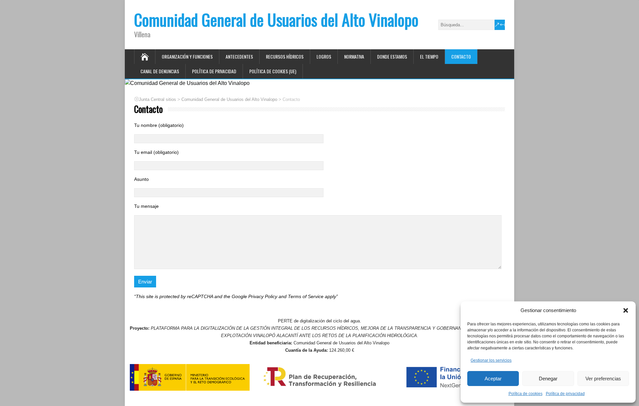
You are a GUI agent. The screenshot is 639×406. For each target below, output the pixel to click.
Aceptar (493, 378)
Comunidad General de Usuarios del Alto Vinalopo (276, 19)
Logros (324, 56)
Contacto (461, 56)
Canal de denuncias (159, 71)
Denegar (548, 378)
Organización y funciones (187, 56)
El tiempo (429, 56)
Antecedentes (239, 56)
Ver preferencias (603, 378)
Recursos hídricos (285, 56)
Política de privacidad (565, 393)
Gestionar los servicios (491, 360)
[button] (625, 310)
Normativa (354, 56)
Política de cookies (525, 393)
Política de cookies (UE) (272, 71)
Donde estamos (392, 56)
